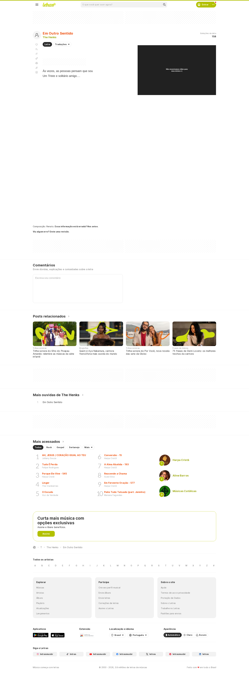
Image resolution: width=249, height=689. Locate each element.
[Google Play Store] (40, 635)
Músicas (40, 587)
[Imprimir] (36, 63)
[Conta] (213, 4)
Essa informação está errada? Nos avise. (76, 226)
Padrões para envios (171, 613)
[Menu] (37, 4)
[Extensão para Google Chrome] (87, 635)
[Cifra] (36, 58)
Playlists (40, 603)
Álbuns (39, 598)
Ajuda (163, 587)
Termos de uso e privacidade (175, 593)
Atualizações (42, 608)
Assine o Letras (106, 608)
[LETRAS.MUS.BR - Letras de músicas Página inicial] (49, 4)
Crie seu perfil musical (109, 587)
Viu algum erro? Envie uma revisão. (51, 232)
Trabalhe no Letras (170, 608)
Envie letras (104, 598)
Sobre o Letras (168, 603)
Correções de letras (109, 603)
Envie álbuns (105, 593)
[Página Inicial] (34, 547)
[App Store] (58, 635)
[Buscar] (164, 4)
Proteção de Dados (170, 598)
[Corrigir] (36, 68)
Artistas (40, 593)
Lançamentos (42, 613)
